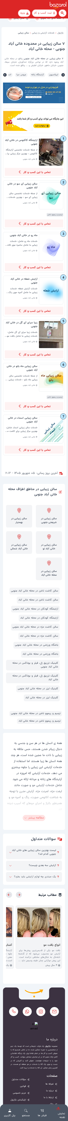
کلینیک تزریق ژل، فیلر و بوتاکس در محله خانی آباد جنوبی (35, 665)
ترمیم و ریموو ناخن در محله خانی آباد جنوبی (35, 714)
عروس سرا (21, 75)
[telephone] (13, 1011)
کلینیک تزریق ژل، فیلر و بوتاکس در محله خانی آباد (35, 678)
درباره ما (50, 1090)
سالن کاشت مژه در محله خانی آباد (39, 636)
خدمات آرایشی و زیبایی (43, 33)
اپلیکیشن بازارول (18, 1099)
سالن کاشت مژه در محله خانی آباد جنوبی (35, 627)
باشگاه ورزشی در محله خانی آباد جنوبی (36, 645)
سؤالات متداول (19, 1079)
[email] (54, 1011)
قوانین (23, 1086)
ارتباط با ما (49, 1097)
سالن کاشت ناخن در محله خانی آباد (38, 600)
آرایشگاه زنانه (37, 75)
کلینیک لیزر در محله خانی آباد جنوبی (38, 689)
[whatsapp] (27, 1011)
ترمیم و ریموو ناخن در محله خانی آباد (39, 721)
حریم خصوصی (19, 1093)
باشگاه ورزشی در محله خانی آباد (40, 654)
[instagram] (40, 1011)
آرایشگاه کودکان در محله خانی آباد (39, 618)
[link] (34, 157)
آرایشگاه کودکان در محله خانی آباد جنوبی (35, 609)
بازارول (60, 33)
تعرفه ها (50, 1084)
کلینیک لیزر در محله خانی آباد (41, 698)
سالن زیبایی (23, 33)
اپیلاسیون (53, 75)
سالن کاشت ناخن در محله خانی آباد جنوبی (34, 591)
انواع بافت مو (51, 945)
